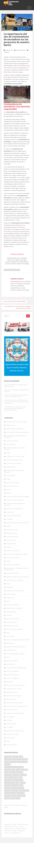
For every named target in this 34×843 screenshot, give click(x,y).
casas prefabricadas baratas (15, 460)
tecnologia (21, 788)
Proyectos (7, 785)
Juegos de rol (10, 598)
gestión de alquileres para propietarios (18, 577)
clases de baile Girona (13, 482)
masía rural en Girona (13, 619)
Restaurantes (15, 785)
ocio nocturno (11, 636)
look (6, 777)
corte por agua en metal (14, 515)
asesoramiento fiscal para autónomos (18, 432)
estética (9, 561)
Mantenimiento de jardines (14, 608)
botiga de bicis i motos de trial (15, 456)
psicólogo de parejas (13, 675)
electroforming (11, 540)
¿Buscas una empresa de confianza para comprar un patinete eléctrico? (16, 395)
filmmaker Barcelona (13, 573)
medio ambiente (13, 777)
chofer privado (11, 475)
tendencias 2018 (24, 790)
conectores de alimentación (15, 508)
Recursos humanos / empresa (15, 685)
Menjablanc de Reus (12, 626)
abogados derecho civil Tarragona (17, 422)
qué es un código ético (13, 678)
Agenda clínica (11, 425)
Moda (8, 633)
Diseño (6, 762)
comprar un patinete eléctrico (15, 500)
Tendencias (15, 790)
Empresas (7, 764)
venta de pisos (11, 738)
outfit (17, 782)
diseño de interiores (12, 536)
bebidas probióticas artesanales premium (14, 448)
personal (22, 782)
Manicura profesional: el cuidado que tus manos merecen (16, 385)
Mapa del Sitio (8, 805)
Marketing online (11, 612)
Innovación (23, 775)
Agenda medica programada (15, 429)
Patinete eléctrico (12, 650)
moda (20, 777)
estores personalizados (13, 564)
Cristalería (24, 759)
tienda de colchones (10, 793)
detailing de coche (12, 533)
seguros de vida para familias (15, 713)
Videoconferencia (12, 745)
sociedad (14, 788)
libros (8, 601)
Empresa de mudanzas (13, 550)
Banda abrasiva (11, 444)
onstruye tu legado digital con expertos (18, 640)
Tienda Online (20, 793)
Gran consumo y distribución (15, 580)
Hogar (6, 772)
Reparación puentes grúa (14, 696)
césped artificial (11, 467)
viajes (8, 741)
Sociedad (6, 52)
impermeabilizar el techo (16, 772)
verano (12, 798)
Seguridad (7, 788)
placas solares (11, 664)
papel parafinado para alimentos (16, 647)
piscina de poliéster (12, 661)
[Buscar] (28, 315)
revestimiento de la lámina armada (17, 706)
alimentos (14, 756)
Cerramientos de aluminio (14, 463)
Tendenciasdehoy (21, 50)
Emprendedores (11, 543)
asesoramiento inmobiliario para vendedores (15, 436)
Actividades (8, 756)
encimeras (7, 769)
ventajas (7, 798)
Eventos (18, 769)
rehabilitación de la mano (14, 689)
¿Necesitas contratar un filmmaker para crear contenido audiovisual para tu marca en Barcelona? (16, 401)
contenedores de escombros (11, 270)
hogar (8, 584)
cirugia (8, 479)
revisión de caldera (12, 710)
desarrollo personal (12, 529)
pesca (8, 657)
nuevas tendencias (9, 782)
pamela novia (10, 643)
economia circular (22, 762)
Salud (21, 785)
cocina (20, 756)
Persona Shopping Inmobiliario (15, 654)
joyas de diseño (11, 594)
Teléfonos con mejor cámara (15, 731)
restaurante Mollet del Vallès (15, 703)
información (8, 775)
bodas (8, 453)
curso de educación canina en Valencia (18, 522)
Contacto (16, 805)
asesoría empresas (12, 441)
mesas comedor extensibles (15, 629)
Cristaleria (9, 519)
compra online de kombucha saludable (18, 496)
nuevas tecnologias (18, 780)
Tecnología (10, 727)
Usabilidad (7, 795)
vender (14, 795)
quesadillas (10, 682)
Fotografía (24, 769)
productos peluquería (13, 671)
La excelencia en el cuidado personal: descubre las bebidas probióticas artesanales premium (15, 408)
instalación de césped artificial (15, 591)
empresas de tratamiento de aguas (17, 554)
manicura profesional (13, 605)
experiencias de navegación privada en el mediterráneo (16, 569)
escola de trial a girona (13, 557)
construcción (10, 512)
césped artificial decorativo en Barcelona (14, 471)
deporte (9, 526)
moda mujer (8, 780)
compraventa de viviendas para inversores (14, 504)
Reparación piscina (12, 692)
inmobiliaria (10, 587)
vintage (18, 798)
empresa (9, 547)
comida (9, 493)
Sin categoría (10, 717)
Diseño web (13, 762)
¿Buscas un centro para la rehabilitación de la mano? (16, 390)
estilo (13, 769)
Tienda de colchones (13, 734)
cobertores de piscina (13, 486)
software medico (12, 724)
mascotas (9, 615)
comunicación (8, 759)
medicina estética (12, 622)
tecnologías (8, 790)
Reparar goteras (11, 699)
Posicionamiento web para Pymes (17, 668)
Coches (9, 489)
